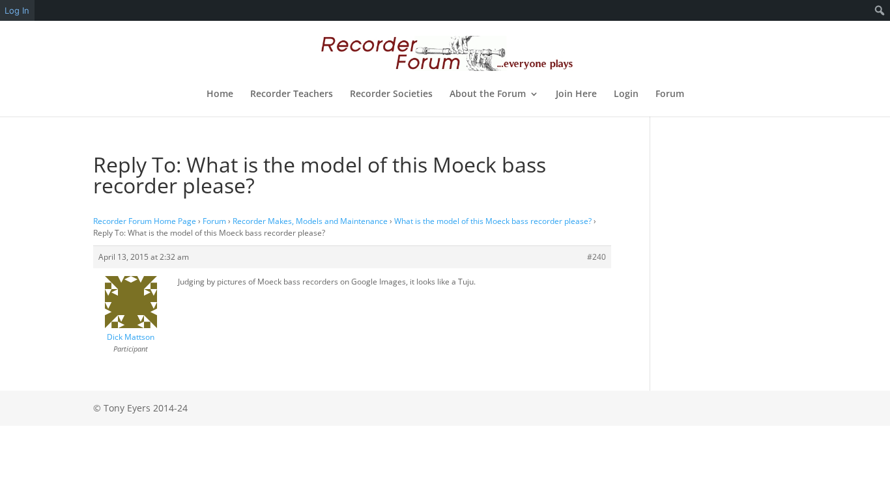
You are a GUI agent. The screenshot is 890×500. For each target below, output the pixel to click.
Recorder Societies (391, 94)
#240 (596, 256)
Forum (669, 94)
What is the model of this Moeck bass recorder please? (493, 221)
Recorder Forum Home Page (144, 221)
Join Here (576, 94)
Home (220, 94)
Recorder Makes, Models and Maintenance (310, 221)
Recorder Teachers (291, 94)
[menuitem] (880, 10)
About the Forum (488, 94)
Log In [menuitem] (17, 10)
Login (626, 94)
